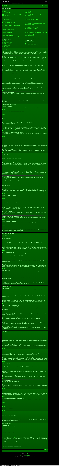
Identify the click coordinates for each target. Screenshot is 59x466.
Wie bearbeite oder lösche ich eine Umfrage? (7, 32)
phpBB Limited (11, 129)
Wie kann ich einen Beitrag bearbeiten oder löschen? (8, 29)
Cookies (19, 457)
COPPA (44, 69)
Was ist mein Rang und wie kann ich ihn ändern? (7, 24)
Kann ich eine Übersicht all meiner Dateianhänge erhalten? (32, 38)
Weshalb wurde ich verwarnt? (5, 34)
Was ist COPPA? (4, 11)
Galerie (5, 3)
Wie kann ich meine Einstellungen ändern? (7, 19)
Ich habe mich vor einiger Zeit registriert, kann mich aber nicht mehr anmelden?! (11, 14)
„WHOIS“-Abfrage (14, 437)
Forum (7, 3)
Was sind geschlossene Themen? (6, 45)
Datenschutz (23, 455)
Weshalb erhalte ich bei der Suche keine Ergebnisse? (31, 27)
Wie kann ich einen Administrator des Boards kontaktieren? (32, 44)
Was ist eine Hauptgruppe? (28, 15)
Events (19, 3)
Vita (9, 3)
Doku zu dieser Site (26, 455)
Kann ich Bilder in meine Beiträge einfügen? (7, 42)
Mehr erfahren (17, 465)
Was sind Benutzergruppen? (28, 12)
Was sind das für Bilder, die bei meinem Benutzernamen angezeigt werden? (11, 23)
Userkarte (16, 3)
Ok (15, 465)
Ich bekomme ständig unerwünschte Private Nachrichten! (31, 19)
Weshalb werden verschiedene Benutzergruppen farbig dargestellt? (33, 14)
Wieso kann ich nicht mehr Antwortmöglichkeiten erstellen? (9, 31)
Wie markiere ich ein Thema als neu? (6, 37)
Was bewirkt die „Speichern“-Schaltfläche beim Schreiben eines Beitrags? (10, 36)
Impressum (20, 455)
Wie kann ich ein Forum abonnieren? (29, 34)
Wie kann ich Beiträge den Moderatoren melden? (7, 35)
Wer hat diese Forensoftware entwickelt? (30, 41)
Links (14, 3)
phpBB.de (16, 129)
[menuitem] (7, 5)
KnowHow (11, 3)
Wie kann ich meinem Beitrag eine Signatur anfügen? (8, 30)
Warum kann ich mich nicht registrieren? (6, 12)
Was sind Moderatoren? (28, 11)
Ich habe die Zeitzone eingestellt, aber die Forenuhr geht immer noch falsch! (11, 21)
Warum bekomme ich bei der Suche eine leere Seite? (31, 28)
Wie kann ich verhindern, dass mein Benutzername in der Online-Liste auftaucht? (11, 20)
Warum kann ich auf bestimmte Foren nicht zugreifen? (8, 33)
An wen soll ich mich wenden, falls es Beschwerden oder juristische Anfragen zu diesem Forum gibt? (36, 43)
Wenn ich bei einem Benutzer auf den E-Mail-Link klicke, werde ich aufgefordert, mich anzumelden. (12, 26)
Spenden (29, 455)
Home (3, 3)
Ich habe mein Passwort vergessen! (6, 15)
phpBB (22, 452)
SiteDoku (22, 3)
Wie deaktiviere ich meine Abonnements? (30, 35)
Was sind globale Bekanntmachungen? (6, 43)
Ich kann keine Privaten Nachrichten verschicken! (31, 18)
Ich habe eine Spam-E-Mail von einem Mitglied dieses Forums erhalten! (33, 20)
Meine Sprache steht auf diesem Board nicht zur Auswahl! (8, 22)
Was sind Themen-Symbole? (5, 46)
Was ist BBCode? (4, 40)
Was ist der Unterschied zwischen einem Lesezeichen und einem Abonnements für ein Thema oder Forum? (36, 32)
